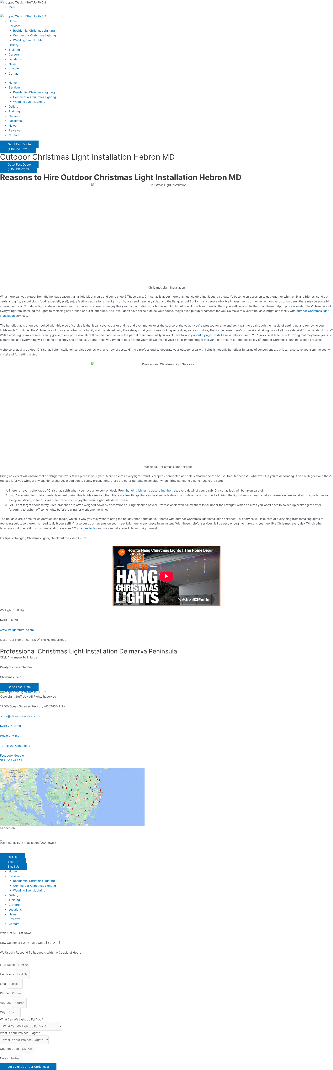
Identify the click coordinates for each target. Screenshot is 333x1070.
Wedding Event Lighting (29, 40)
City (3, 1012)
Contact (14, 73)
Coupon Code (10, 1049)
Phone (5, 993)
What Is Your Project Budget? (20, 1033)
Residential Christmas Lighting (34, 30)
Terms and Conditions (15, 746)
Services (15, 26)
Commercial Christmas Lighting (34, 35)
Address (6, 1003)
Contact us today (85, 528)
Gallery (13, 45)
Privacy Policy (9, 736)
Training (14, 49)
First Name (8, 965)
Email (4, 984)
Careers (14, 54)
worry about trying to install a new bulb (211, 335)
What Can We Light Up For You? (21, 1019)
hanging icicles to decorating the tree (151, 490)
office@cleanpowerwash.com (20, 716)
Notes (4, 1058)
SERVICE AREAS (11, 760)
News (12, 64)
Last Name (7, 974)
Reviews (14, 69)
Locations (15, 59)
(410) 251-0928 (10, 726)
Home (13, 21)
